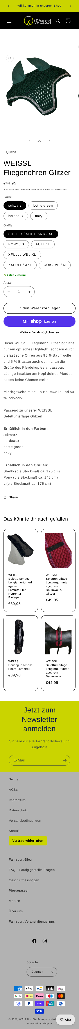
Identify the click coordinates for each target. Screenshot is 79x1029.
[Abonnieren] (65, 760)
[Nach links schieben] (29, 141)
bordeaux (15, 216)
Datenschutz (18, 810)
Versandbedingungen (25, 820)
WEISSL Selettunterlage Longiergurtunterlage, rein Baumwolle (57, 669)
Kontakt (14, 830)
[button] (9, 21)
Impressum (17, 800)
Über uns (16, 911)
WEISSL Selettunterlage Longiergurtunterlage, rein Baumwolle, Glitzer (57, 585)
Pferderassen (19, 890)
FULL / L (43, 244)
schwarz (15, 205)
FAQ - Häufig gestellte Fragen (32, 870)
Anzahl (9, 282)
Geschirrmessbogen (24, 880)
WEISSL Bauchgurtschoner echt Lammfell (20, 665)
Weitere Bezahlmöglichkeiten (39, 332)
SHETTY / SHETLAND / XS (31, 234)
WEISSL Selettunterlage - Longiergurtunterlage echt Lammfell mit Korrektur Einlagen (20, 586)
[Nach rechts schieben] (49, 141)
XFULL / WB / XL (22, 254)
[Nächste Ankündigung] (70, 6)
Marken (14, 901)
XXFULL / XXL (20, 265)
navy (39, 216)
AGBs (13, 789)
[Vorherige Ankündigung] (8, 6)
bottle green (43, 205)
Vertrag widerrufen (27, 840)
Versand (25, 189)
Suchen (14, 779)
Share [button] (13, 497)
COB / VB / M (55, 265)
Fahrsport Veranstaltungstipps (32, 921)
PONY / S (16, 244)
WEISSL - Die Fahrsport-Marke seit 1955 (44, 1019)
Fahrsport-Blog (20, 859)
